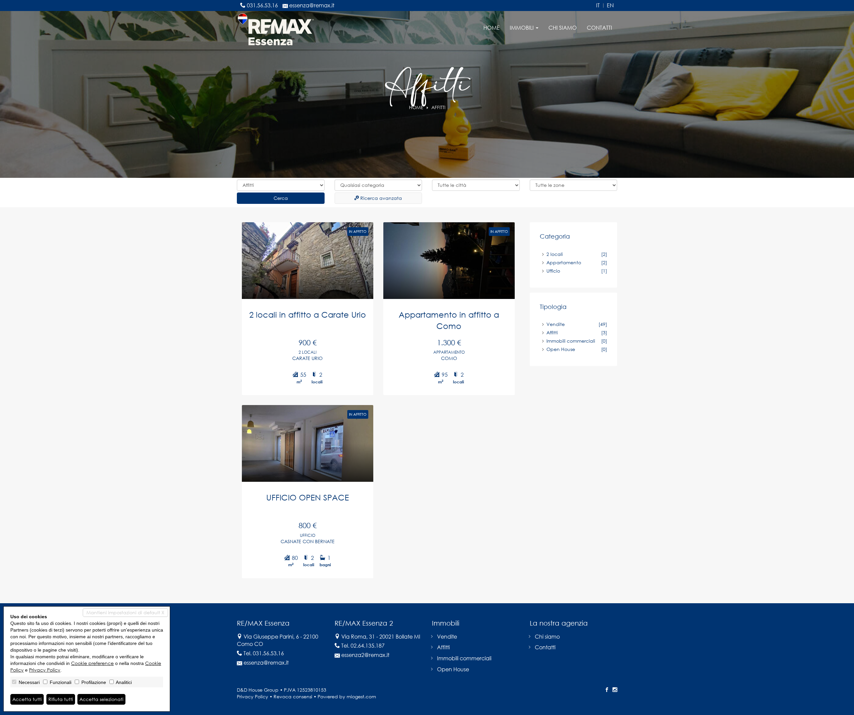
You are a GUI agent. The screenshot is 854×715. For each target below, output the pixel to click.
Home (491, 27)
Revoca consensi (293, 696)
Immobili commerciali (570, 341)
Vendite (555, 324)
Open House (560, 349)
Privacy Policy (252, 696)
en (610, 5)
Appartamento (563, 262)
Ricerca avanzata (380, 198)
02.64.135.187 (368, 645)
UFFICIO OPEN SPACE (307, 497)
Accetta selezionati (101, 699)
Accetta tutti (27, 699)
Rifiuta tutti (60, 699)
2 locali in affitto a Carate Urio (307, 314)
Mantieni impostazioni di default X (125, 612)
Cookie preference (92, 663)
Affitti (552, 332)
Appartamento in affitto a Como (449, 320)
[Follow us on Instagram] (614, 690)
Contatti (599, 27)
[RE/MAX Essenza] (276, 28)
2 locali (554, 254)
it (598, 5)
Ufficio (553, 271)
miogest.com (361, 696)
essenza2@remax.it (365, 655)
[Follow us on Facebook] (606, 690)
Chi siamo (562, 27)
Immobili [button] (522, 27)
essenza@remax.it (311, 5)
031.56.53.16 (262, 5)
